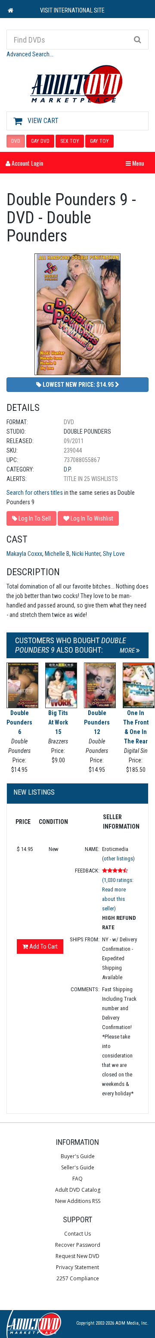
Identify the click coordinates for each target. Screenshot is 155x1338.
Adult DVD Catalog (77, 1189)
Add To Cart (43, 946)
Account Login (26, 162)
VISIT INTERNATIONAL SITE (72, 10)
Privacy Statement (77, 1267)
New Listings (34, 792)
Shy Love (114, 553)
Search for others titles (34, 492)
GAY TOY (99, 141)
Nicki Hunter (86, 553)
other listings (118, 858)
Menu (137, 162)
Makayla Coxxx (24, 553)
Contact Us (77, 1233)
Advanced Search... (29, 54)
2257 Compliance (77, 1278)
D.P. (68, 469)
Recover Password (77, 1245)
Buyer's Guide (78, 1156)
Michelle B (57, 553)
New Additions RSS (77, 1201)
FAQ (77, 1178)
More (128, 650)
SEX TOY (69, 141)
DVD (15, 141)
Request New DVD (77, 1256)
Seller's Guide (77, 1167)
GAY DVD (40, 141)
